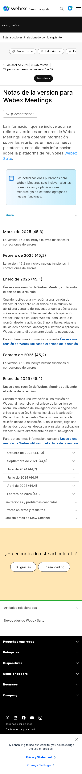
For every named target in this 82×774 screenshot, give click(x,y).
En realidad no (54, 567)
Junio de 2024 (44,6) (22, 477)
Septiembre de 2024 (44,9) (27, 461)
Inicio (5, 25)
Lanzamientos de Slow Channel (27, 518)
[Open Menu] (78, 8)
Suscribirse (43, 78)
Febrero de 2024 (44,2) (24, 494)
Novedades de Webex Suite (24, 620)
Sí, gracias (23, 567)
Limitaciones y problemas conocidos (31, 502)
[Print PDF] (30, 78)
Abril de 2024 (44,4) (22, 486)
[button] (70, 8)
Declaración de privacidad (20, 729)
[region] (41, 754)
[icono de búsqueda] (62, 9)
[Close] (76, 739)
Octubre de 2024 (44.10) (25, 453)
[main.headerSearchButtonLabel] (62, 7)
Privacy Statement (39, 757)
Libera (9, 215)
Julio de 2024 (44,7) (22, 469)
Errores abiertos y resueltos (25, 510)
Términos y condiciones (19, 724)
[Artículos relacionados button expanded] (76, 608)
